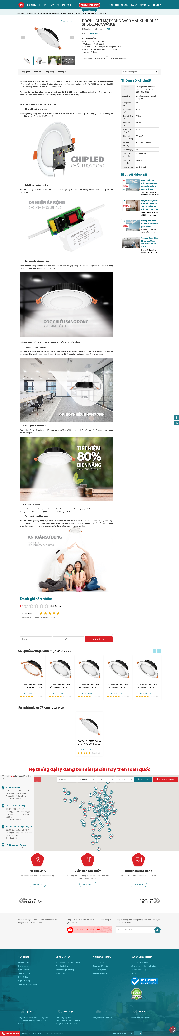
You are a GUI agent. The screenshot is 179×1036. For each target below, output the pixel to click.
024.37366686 (74, 1021)
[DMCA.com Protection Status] (136, 1000)
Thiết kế (37, 72)
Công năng (49, 72)
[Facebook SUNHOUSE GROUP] (176, 419)
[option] (47, 37)
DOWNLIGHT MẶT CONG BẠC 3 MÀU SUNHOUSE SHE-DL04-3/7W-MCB (79, 13)
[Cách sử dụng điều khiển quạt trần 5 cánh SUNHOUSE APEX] (130, 243)
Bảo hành (66, 5)
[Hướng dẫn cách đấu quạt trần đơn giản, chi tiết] (130, 225)
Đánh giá (62, 72)
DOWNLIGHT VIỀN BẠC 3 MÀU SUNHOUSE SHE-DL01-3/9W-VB (147, 686)
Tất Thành (68, 1033)
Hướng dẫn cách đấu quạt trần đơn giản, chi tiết (149, 224)
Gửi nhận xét (98, 639)
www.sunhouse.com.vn (140, 1018)
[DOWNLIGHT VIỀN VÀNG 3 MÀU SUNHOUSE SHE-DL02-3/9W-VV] (31, 669)
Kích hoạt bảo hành (118, 59)
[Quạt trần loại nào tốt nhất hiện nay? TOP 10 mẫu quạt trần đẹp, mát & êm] (130, 205)
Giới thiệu (31, 5)
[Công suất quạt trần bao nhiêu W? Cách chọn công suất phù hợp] (130, 185)
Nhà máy (125, 5)
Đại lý (134, 5)
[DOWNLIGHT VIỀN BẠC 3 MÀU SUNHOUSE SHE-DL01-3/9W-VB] (147, 669)
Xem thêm (36, 884)
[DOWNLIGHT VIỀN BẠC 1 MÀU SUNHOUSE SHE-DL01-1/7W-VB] (60, 669)
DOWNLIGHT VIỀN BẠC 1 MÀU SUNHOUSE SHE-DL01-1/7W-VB (60, 686)
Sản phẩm (43, 5)
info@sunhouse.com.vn (102, 1018)
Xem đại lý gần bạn (166, 779)
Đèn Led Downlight (44, 13)
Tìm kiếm (144, 779)
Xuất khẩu (54, 5)
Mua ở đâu (101, 59)
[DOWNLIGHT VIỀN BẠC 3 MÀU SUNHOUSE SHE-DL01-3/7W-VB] (118, 669)
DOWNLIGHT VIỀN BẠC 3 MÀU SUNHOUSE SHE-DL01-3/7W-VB (118, 686)
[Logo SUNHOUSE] (89, 11)
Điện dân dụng (31, 13)
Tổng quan (25, 72)
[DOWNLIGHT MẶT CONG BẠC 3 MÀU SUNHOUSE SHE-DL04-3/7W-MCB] (89, 726)
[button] (23, 37)
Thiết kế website (54, 1033)
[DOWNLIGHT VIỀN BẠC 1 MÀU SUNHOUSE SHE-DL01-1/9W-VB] (89, 669)
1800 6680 (73, 1023)
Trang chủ (21, 5)
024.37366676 (61, 1021)
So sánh (88, 59)
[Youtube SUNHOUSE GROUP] (176, 425)
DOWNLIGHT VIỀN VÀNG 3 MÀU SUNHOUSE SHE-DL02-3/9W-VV (31, 686)
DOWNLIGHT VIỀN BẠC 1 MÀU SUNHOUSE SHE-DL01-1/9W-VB (89, 686)
